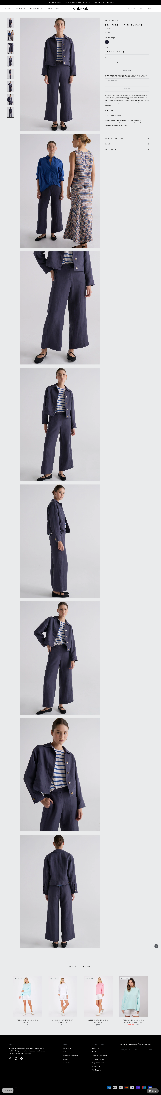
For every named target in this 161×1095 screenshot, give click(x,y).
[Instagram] (16, 1058)
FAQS (64, 1052)
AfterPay (66, 1063)
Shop (8, 8)
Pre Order (96, 1052)
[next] (154, 998)
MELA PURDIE (36, 8)
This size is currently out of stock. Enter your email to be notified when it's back (126, 76)
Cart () (152, 8)
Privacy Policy (98, 1059)
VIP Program (96, 1070)
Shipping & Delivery (71, 1056)
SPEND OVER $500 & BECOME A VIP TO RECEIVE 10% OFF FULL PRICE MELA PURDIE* (80, 2)
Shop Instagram (98, 1063)
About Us (95, 1048)
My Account (96, 1066)
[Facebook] (10, 1058)
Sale (58, 8)
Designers (20, 8)
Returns (66, 1059)
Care (107, 144)
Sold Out (127, 70)
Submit (127, 89)
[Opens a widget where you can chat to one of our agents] (153, 1091)
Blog (49, 8)
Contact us (67, 1048)
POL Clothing (112, 20)
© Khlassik (14, 1088)
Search (141, 8)
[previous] (6, 998)
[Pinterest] (21, 1058)
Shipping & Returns (115, 138)
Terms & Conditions (100, 1056)
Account (131, 8)
